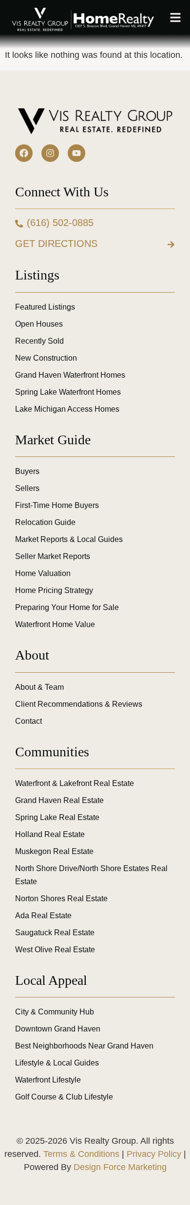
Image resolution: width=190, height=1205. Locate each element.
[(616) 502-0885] (19, 223)
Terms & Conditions (81, 1154)
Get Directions (56, 243)
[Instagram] (50, 153)
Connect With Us (62, 191)
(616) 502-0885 (60, 222)
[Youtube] (76, 153)
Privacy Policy (154, 1154)
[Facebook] (24, 153)
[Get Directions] (171, 244)
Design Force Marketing (120, 1167)
